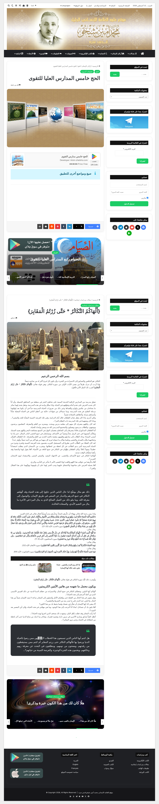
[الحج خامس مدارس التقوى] (17, 165)
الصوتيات (70, 53)
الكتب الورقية (144, 772)
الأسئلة (31, 53)
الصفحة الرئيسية (124, 6)
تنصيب (94, 161)
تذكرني (144, 198)
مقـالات (132, 53)
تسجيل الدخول (129, 204)
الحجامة (102, 53)
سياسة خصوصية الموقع (69, 772)
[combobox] (129, 96)
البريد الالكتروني (129, 149)
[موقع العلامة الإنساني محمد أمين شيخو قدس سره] (79, 29)
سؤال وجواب (109, 768)
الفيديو (42, 53)
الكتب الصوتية (109, 764)
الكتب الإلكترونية (86, 53)
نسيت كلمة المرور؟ (117, 192)
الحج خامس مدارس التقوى (74, 156)
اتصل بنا (89, 6)
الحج (79, 66)
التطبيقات (56, 53)
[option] (55, 118)
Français (74, 768)
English (75, 764)
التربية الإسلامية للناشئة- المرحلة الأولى (55, 259)
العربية (75, 761)
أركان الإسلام (117, 53)
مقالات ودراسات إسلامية (140, 764)
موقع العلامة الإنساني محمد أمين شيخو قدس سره (96, 792)
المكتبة (113, 6)
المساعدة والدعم (100, 6)
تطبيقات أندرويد (87, 72)
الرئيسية (95, 66)
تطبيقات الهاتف (143, 768)
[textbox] (129, 97)
